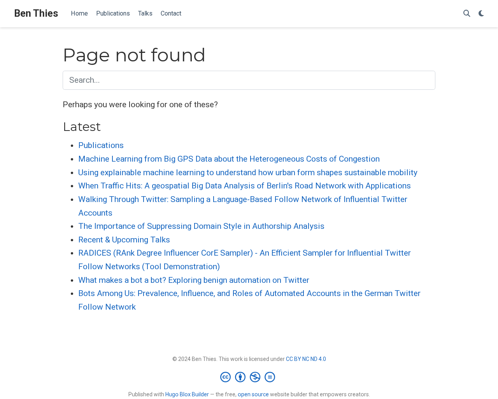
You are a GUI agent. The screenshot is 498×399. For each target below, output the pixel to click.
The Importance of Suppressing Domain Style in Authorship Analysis (201, 226)
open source (253, 394)
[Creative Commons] (249, 377)
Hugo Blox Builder (187, 394)
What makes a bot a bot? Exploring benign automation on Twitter (193, 280)
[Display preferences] (481, 13)
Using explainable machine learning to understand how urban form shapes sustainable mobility (247, 172)
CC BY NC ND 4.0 (306, 359)
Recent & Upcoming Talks (124, 239)
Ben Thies (36, 13)
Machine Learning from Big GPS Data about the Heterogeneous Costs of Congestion (229, 159)
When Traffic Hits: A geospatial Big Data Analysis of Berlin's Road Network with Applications (244, 185)
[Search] (466, 13)
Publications (101, 145)
